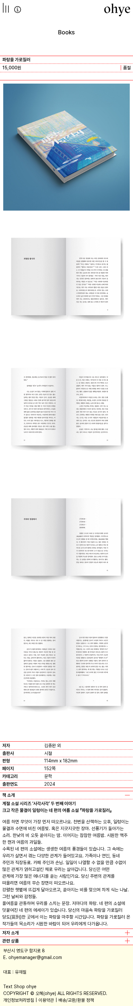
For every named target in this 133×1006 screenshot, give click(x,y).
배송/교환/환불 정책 (76, 1000)
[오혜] (117, 10)
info (17, 9)
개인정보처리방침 (18, 1000)
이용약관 (46, 1000)
